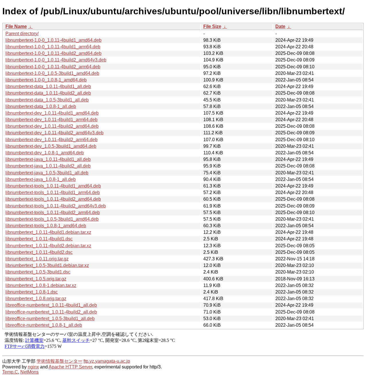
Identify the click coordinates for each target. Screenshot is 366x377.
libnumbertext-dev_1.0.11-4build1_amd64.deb (52, 113)
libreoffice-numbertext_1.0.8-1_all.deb (43, 325)
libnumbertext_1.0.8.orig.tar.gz (35, 298)
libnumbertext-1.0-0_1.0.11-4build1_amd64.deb (53, 40)
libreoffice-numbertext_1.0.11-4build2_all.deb (51, 312)
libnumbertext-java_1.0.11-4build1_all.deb (48, 159)
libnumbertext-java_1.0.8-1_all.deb (40, 179)
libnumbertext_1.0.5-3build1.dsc (37, 272)
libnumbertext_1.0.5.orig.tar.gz (35, 278)
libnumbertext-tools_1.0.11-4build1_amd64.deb (53, 185)
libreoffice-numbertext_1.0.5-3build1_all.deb (50, 318)
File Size (212, 26)
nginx (33, 366)
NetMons (29, 372)
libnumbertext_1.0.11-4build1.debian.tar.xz (48, 232)
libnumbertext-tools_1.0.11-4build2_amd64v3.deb (55, 206)
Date (280, 26)
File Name (16, 26)
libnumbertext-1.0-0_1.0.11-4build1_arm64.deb (52, 46)
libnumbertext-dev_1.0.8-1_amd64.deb (44, 152)
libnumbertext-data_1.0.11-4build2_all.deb (48, 93)
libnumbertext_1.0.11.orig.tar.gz (37, 258)
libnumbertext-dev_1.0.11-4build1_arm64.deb (51, 119)
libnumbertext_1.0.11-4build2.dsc (39, 252)
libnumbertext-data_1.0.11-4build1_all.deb (48, 86)
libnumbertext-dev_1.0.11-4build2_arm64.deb (51, 139)
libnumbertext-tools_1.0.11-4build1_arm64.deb (52, 192)
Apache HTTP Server (70, 366)
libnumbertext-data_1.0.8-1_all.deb (40, 106)
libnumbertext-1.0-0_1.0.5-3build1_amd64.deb (52, 73)
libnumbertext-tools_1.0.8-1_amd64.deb (45, 225)
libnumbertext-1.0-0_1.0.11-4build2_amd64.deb (53, 53)
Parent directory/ (22, 33)
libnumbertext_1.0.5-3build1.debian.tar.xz (47, 265)
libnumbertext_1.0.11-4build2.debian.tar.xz (48, 245)
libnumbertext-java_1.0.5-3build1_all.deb (46, 172)
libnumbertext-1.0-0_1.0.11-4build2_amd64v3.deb (55, 59)
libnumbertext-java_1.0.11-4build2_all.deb (48, 165)
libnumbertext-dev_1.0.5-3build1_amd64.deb (50, 146)
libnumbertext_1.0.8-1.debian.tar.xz (40, 285)
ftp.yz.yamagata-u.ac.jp (106, 361)
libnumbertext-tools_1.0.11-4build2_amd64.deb (53, 199)
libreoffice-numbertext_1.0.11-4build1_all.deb (51, 305)
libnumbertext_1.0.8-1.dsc (31, 292)
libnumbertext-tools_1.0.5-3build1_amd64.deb (52, 219)
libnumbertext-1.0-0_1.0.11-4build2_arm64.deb (52, 66)
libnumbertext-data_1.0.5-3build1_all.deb (47, 99)
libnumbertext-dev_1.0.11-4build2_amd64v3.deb (54, 132)
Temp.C (10, 372)
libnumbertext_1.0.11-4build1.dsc (39, 238)
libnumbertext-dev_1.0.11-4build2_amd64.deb (52, 126)
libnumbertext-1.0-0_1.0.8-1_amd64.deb (46, 79)
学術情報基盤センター (59, 361)
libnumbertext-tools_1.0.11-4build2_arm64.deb (52, 212)
